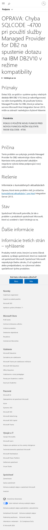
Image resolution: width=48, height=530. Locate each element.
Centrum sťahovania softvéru (12, 324)
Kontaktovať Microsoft (10, 513)
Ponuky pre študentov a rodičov (13, 378)
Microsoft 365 (7, 303)
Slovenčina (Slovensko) (14, 499)
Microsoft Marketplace (10, 454)
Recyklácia (6, 337)
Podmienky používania (10, 517)
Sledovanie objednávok (10, 332)
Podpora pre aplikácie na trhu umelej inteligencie (19, 445)
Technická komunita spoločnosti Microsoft (16, 449)
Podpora (6, 9)
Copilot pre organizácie (10, 295)
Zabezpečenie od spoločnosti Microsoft (15, 399)
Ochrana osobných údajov (27, 513)
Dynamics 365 (7, 408)
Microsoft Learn (8, 441)
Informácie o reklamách (10, 521)
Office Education (8, 370)
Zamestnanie (7, 479)
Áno (16, 281)
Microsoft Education (9, 353)
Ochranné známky (25, 517)
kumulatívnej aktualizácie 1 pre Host (18, 193)
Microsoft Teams (8, 425)
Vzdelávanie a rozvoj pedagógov (13, 374)
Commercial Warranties (11, 341)
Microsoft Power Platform (11, 458)
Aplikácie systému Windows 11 (13, 308)
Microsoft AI (7, 395)
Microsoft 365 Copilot (10, 420)
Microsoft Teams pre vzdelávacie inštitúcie (17, 362)
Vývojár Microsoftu (9, 437)
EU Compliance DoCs (27, 521)
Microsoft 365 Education (11, 366)
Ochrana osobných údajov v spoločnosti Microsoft (19, 487)
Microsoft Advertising (10, 416)
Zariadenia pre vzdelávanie (12, 357)
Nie (31, 281)
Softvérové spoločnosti (10, 462)
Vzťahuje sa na (10, 78)
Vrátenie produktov (9, 328)
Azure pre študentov (9, 383)
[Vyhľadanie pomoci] (9, 3)
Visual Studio (7, 466)
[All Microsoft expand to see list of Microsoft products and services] (3, 3)
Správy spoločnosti (9, 483)
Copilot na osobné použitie (12, 299)
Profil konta (7, 320)
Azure (5, 403)
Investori (6, 491)
